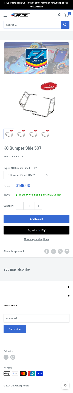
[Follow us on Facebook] (6, 357)
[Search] (65, 25)
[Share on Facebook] (46, 251)
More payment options (36, 239)
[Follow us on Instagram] (12, 357)
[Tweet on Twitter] (60, 251)
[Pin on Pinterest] (53, 251)
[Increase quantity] (38, 206)
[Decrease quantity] (19, 206)
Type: (20, 167)
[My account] (59, 15)
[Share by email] (66, 251)
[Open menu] (5, 15)
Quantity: (9, 205)
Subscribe (15, 329)
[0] (66, 15)
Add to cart (36, 218)
